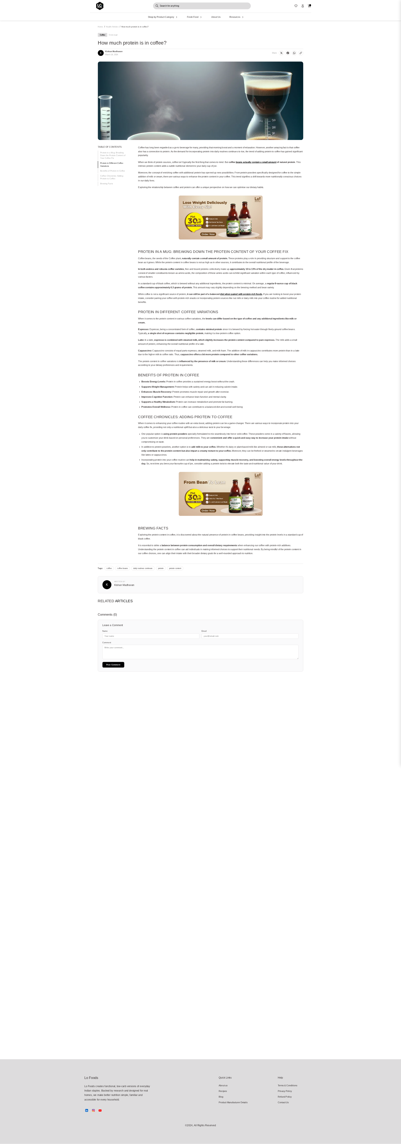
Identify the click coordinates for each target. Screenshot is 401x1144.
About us (223, 1085)
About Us (216, 17)
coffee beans (122, 568)
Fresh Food (192, 17)
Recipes (223, 1091)
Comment (106, 642)
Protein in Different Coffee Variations (111, 164)
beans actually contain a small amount (256, 162)
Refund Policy (285, 1096)
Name (105, 631)
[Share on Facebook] (287, 52)
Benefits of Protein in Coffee (112, 171)
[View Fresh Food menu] (200, 17)
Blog (221, 1096)
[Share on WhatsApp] (294, 52)
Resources (235, 17)
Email (204, 631)
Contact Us (283, 1102)
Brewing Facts (106, 183)
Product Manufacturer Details (229, 1102)
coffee (109, 568)
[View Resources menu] (242, 17)
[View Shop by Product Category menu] (176, 17)
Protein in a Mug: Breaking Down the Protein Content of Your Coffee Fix (112, 155)
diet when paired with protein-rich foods (241, 294)
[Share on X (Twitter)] (281, 52)
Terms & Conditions (287, 1085)
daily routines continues (142, 568)
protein (161, 568)
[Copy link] (300, 52)
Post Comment (113, 665)
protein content (175, 568)
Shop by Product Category (161, 17)
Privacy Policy (285, 1091)
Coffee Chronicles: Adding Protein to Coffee (111, 177)
